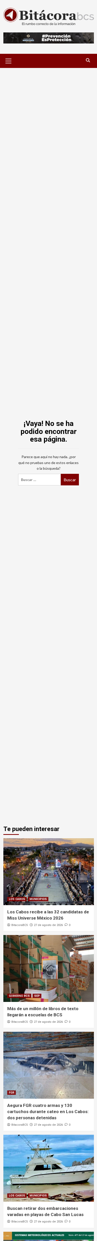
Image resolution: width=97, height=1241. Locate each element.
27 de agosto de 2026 (48, 925)
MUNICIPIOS (38, 899)
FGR (11, 1092)
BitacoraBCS (19, 925)
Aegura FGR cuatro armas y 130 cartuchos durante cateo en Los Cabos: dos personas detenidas (47, 1111)
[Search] (88, 60)
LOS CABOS (17, 899)
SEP (37, 996)
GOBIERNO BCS (19, 996)
